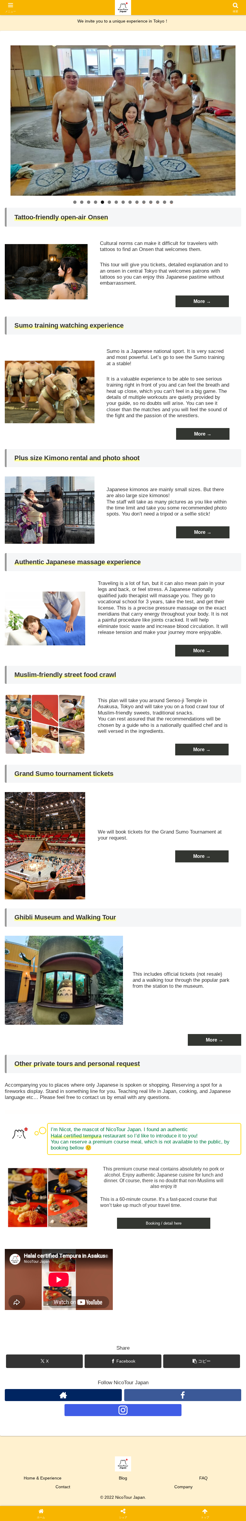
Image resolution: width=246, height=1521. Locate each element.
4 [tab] (95, 202)
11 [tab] (144, 202)
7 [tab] (116, 202)
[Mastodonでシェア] (95, 1492)
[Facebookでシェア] (40, 1508)
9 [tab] (130, 202)
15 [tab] (171, 202)
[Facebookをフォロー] (182, 1395)
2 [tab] (81, 202)
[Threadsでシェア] (95, 1508)
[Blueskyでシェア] (150, 1492)
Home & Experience (43, 1478)
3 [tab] (88, 202)
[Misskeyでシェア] (205, 1492)
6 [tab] (109, 202)
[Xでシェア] (40, 1492)
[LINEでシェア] (205, 1508)
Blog (123, 1478)
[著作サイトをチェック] (63, 1395)
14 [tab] (164, 202)
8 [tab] (123, 202)
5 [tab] (102, 202)
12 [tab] (150, 202)
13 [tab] (157, 202)
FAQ (203, 1478)
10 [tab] (137, 202)
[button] (201, 1361)
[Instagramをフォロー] (123, 1410)
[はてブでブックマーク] (150, 1508)
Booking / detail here (164, 1223)
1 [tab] (74, 202)
